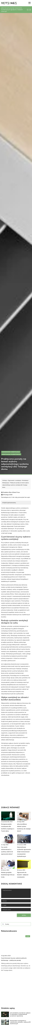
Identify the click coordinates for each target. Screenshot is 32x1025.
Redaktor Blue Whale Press (11, 492)
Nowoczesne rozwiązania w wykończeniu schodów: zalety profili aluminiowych (20, 1022)
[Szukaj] (3, 924)
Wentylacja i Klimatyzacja (11, 454)
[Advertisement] (16, 791)
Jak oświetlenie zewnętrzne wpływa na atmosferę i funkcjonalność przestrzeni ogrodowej (20, 1014)
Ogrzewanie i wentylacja (11, 452)
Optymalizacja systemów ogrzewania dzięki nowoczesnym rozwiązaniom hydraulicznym (24, 851)
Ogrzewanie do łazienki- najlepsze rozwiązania (22, 875)
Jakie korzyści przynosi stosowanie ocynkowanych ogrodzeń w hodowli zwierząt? (12, 9)
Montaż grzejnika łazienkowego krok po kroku (7, 875)
